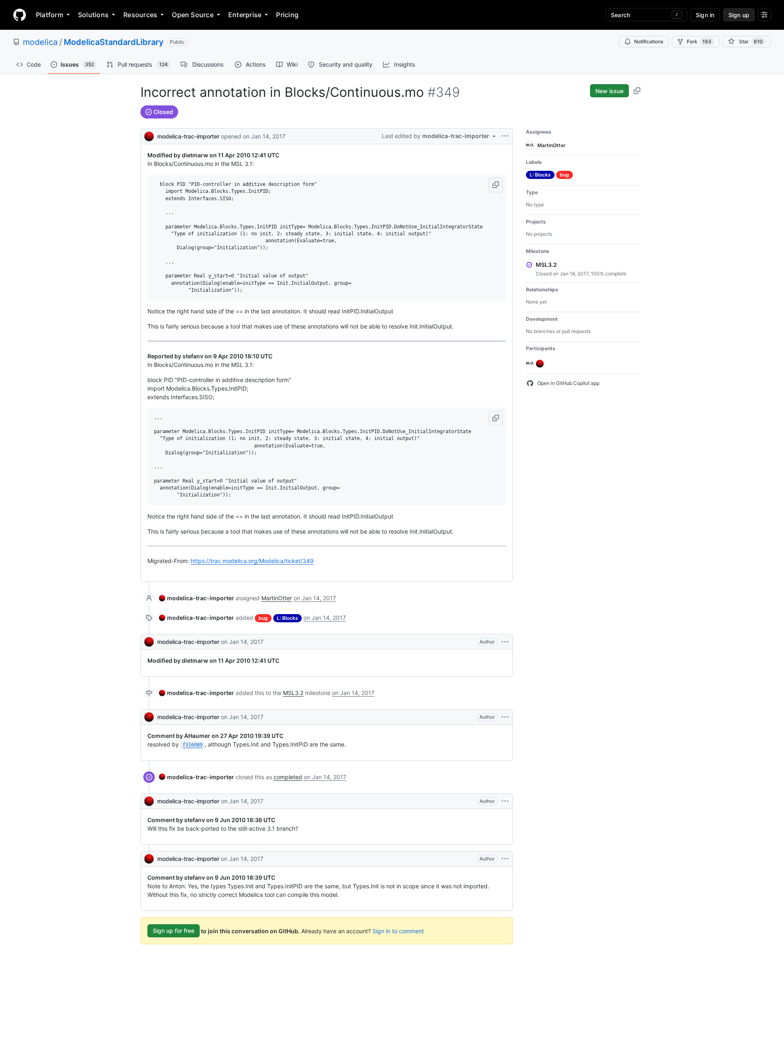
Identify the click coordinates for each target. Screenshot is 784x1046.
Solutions (93, 15)
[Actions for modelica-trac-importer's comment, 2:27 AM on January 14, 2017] (505, 642)
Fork (699, 41)
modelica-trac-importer (188, 136)
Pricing (287, 15)
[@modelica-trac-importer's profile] (149, 135)
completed (288, 776)
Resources (140, 15)
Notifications (648, 41)
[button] (496, 185)
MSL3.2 (293, 692)
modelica (40, 42)
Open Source (193, 15)
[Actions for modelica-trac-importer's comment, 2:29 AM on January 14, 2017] (505, 801)
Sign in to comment (398, 930)
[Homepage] (19, 14)
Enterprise (244, 15)
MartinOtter (276, 598)
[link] (196, 598)
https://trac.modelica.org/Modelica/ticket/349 (252, 560)
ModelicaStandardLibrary (114, 42)
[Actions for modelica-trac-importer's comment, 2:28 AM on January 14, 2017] (505, 717)
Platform (49, 15)
